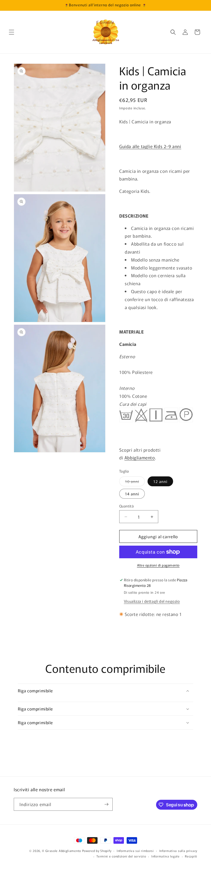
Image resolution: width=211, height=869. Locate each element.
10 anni (135, 482)
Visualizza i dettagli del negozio (152, 601)
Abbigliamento (139, 457)
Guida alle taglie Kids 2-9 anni (150, 146)
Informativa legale (165, 856)
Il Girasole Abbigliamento (62, 850)
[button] (11, 32)
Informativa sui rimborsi (135, 850)
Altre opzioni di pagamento (158, 565)
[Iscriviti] (106, 804)
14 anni (132, 493)
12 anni (160, 481)
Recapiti (191, 856)
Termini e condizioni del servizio (121, 856)
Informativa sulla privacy (178, 850)
